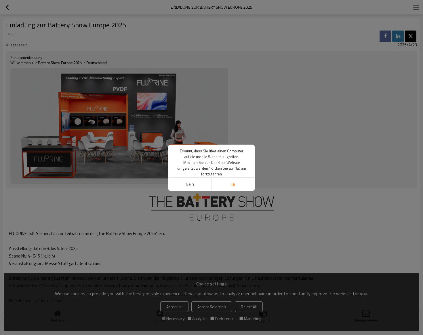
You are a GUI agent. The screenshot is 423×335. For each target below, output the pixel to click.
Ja (233, 184)
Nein (190, 184)
